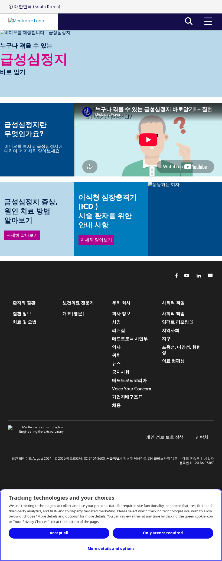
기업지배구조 (125, 397)
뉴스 (116, 364)
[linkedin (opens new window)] (197, 276)
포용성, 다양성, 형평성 (181, 350)
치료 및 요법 (25, 322)
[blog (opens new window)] (208, 276)
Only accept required (163, 532)
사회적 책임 (173, 314)
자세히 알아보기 (22, 235)
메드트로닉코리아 (129, 380)
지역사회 (170, 330)
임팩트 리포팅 (175, 322)
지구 (166, 339)
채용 (116, 405)
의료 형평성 (173, 361)
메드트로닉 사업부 (130, 339)
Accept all (59, 532)
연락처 (201, 437)
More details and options (111, 548)
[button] (208, 17)
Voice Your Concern (131, 389)
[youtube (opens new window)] (185, 276)
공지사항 (120, 372)
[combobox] (34, 7)
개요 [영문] (73, 314)
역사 (116, 347)
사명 (116, 322)
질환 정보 (22, 314)
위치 (116, 355)
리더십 (118, 330)
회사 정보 (121, 314)
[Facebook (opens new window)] (173, 276)
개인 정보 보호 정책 (165, 437)
